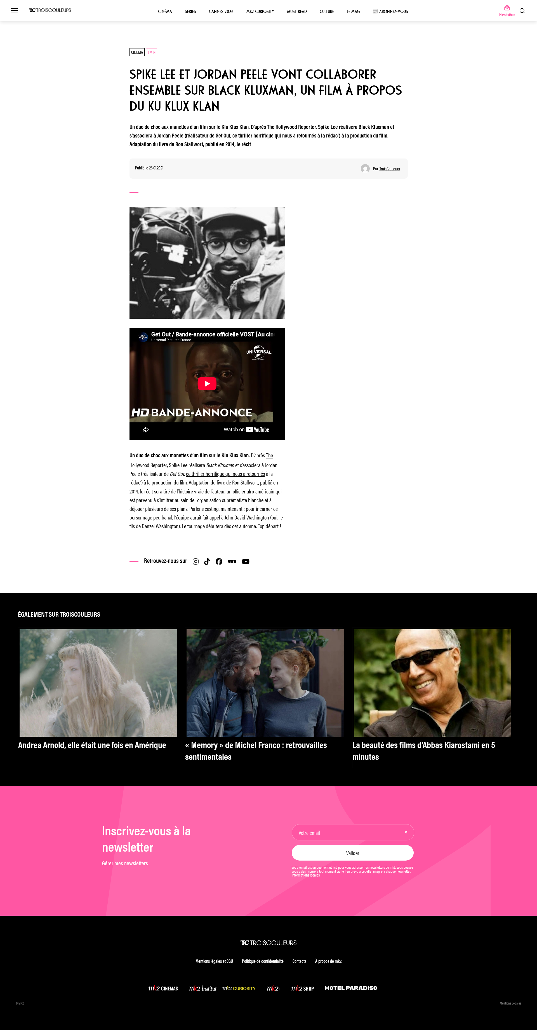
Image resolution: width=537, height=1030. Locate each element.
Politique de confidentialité (263, 961)
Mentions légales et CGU (214, 961)
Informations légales (306, 876)
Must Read (297, 11)
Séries (190, 11)
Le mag (353, 11)
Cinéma (165, 11)
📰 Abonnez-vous (390, 11)
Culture (327, 11)
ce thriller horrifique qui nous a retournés (225, 473)
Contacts (299, 961)
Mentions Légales (510, 1003)
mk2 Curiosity (260, 11)
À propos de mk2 (328, 961)
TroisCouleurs (390, 168)
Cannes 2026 (221, 11)
